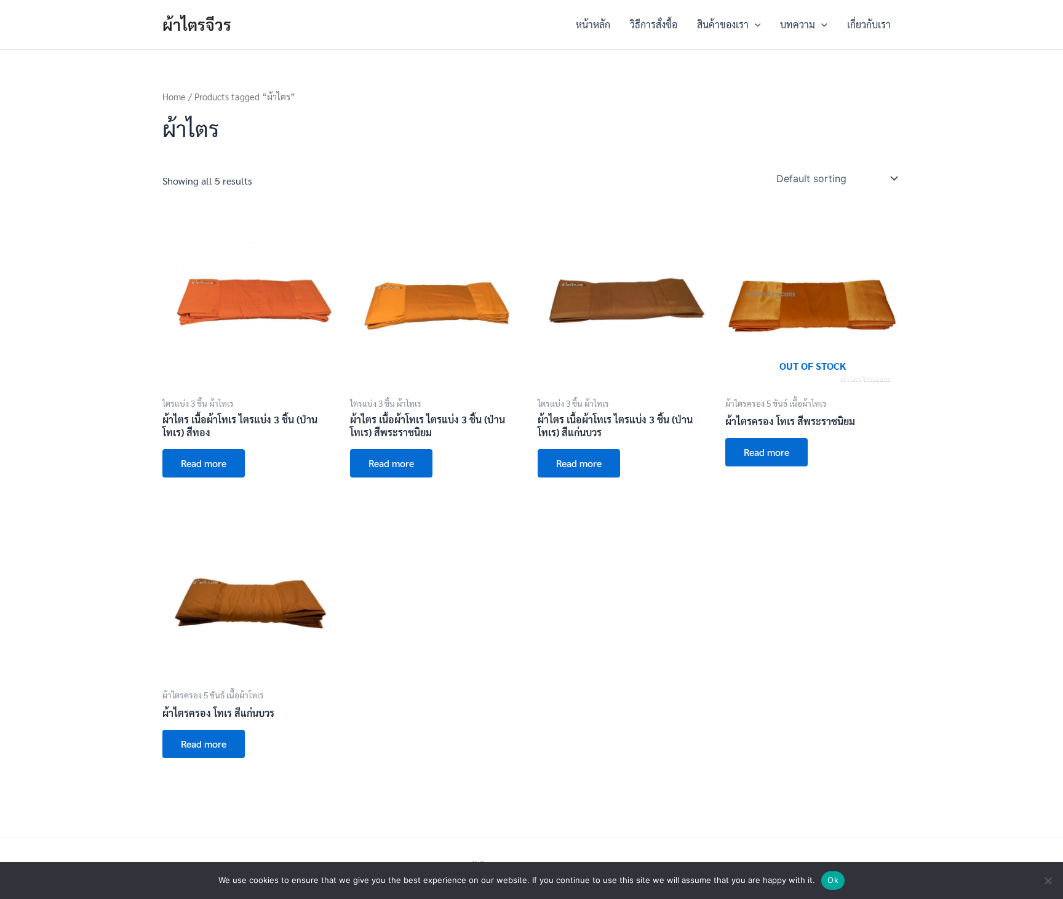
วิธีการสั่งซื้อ (653, 24)
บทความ (797, 24)
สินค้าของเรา (723, 24)
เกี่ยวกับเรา (869, 24)
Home (174, 96)
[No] (1047, 880)
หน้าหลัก (593, 24)
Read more (203, 463)
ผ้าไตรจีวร (196, 24)
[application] (755, 24)
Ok (832, 880)
